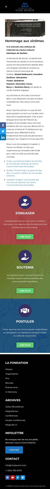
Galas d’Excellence (14, 406)
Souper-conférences (15, 420)
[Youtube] (12, 477)
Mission (9, 369)
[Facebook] (7, 477)
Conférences (11, 415)
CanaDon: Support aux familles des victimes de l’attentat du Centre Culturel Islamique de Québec (22, 182)
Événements (11, 387)
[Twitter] (23, 477)
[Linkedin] (17, 477)
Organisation (11, 374)
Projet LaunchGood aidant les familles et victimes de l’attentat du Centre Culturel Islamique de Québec (24, 164)
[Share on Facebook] (3, 125)
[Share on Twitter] (3, 131)
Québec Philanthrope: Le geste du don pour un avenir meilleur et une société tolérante (24, 173)
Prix (7, 378)
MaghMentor (11, 411)
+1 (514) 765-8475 (13, 470)
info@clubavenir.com (15, 465)
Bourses (9, 383)
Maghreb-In (11, 424)
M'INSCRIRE (14, 450)
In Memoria (11, 392)
